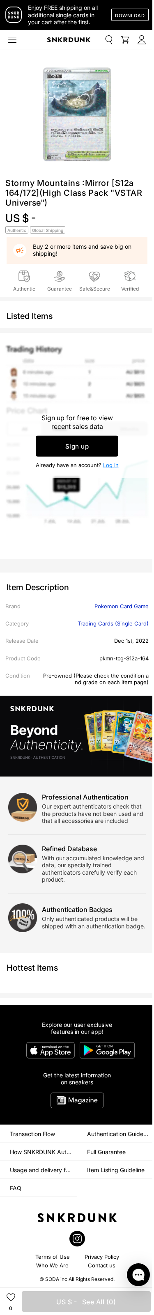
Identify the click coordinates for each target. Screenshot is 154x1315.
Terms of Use (52, 1256)
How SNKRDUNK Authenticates (43, 1151)
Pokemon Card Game (121, 606)
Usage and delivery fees (42, 1169)
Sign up (77, 446)
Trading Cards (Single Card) (113, 623)
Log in (111, 465)
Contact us (101, 1265)
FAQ (15, 1187)
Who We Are (52, 1265)
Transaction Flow (32, 1133)
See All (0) (86, 1302)
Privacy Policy (102, 1256)
